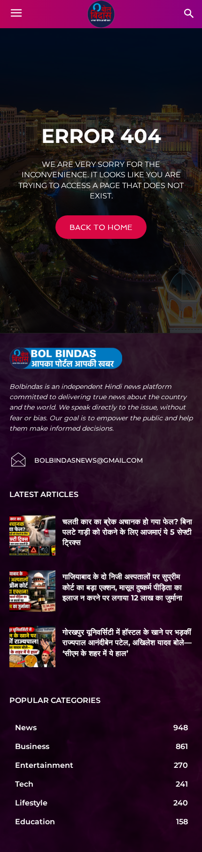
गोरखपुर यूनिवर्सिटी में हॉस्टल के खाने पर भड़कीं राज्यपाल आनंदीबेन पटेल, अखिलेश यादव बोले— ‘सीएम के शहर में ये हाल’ (127, 643)
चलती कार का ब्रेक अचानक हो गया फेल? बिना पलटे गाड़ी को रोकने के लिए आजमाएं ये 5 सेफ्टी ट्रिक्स (127, 532)
